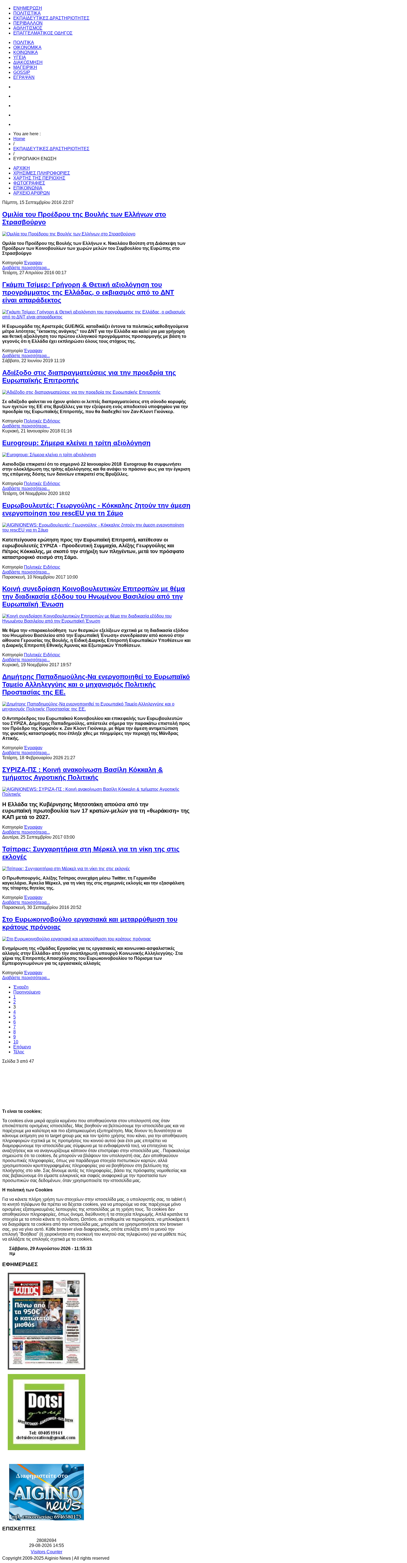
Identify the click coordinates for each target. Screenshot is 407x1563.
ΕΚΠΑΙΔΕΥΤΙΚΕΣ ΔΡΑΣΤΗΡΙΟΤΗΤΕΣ (51, 148)
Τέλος (18, 1051)
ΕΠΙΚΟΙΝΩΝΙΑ (27, 188)
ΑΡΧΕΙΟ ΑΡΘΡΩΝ (31, 193)
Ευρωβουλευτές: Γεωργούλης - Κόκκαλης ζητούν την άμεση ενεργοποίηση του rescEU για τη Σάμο (96, 509)
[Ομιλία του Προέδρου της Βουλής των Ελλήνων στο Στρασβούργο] (68, 234)
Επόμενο (22, 1046)
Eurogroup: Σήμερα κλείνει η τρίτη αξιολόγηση (76, 443)
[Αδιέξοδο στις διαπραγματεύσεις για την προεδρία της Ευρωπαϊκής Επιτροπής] (81, 392)
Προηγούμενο (26, 992)
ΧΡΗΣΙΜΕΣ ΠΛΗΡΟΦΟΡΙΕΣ (41, 173)
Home (19, 138)
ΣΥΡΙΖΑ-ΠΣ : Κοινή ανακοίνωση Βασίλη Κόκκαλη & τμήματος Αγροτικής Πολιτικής (82, 773)
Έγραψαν (33, 262)
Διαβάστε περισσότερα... (26, 267)
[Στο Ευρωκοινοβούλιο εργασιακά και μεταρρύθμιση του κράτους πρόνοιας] (76, 939)
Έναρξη (21, 987)
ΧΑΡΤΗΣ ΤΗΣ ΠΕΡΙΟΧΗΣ (39, 178)
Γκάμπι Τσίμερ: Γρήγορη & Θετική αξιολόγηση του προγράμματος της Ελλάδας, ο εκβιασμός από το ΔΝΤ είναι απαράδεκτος (88, 292)
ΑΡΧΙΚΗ (21, 168)
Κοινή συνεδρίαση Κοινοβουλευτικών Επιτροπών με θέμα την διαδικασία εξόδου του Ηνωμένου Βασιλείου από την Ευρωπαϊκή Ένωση (93, 596)
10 (15, 1042)
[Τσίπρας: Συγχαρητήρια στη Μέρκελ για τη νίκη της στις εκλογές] (66, 868)
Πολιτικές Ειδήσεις (42, 421)
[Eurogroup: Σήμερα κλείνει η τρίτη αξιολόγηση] (49, 454)
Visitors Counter (46, 1551)
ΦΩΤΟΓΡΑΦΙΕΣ (29, 183)
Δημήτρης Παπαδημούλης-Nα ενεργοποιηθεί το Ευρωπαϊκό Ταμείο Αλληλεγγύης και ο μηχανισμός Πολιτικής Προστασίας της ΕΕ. (96, 684)
